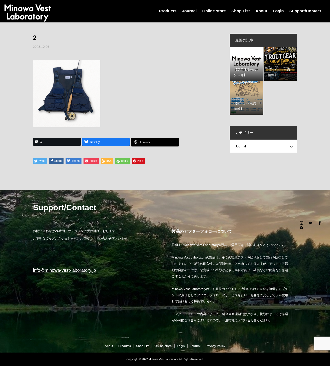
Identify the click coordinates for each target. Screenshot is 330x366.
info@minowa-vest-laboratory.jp (64, 270)
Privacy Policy (215, 346)
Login (278, 11)
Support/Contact (305, 11)
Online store (214, 11)
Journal (189, 11)
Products (167, 11)
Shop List (240, 11)
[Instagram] (301, 223)
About (261, 11)
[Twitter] (310, 223)
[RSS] (301, 227)
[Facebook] (319, 223)
